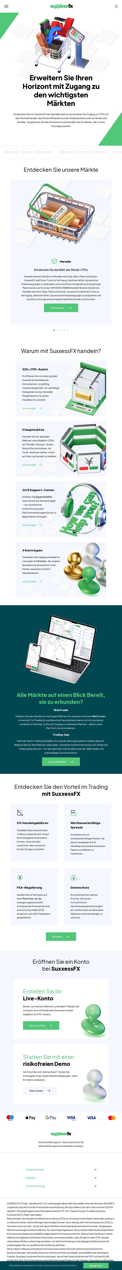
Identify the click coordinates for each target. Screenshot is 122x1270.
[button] (54, 330)
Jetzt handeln (29, 408)
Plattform (28, 898)
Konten (42, 560)
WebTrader (98, 716)
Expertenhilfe (44, 496)
